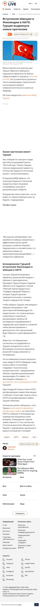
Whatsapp (10, 579)
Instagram (10, 571)
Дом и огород (25, 486)
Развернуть (20, 513)
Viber (8, 567)
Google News (30, 563)
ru (30, 3)
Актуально (7, 477)
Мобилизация (8, 504)
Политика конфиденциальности (26, 531)
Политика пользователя (23, 526)
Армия (25, 9)
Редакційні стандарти (22, 541)
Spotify (27, 567)
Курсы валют (8, 545)
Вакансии (6, 528)
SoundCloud (29, 571)
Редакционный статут (24, 536)
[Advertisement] (20, 126)
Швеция (25, 437)
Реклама (6, 534)
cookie (20, 605)
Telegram (9, 563)
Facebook (9, 575)
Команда (6, 542)
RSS (26, 575)
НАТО (16, 437)
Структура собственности (8, 538)
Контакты (6, 531)
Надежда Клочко (12, 448)
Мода (22, 504)
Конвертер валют (9, 548)
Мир (13, 14)
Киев (5, 495)
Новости (17, 9)
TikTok (27, 559)
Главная (5, 14)
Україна (8, 9)
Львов (22, 495)
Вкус (4, 486)
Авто (22, 477)
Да (36, 605)
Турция (6, 437)
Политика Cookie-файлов (24, 546)
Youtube (9, 559)
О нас (5, 525)
